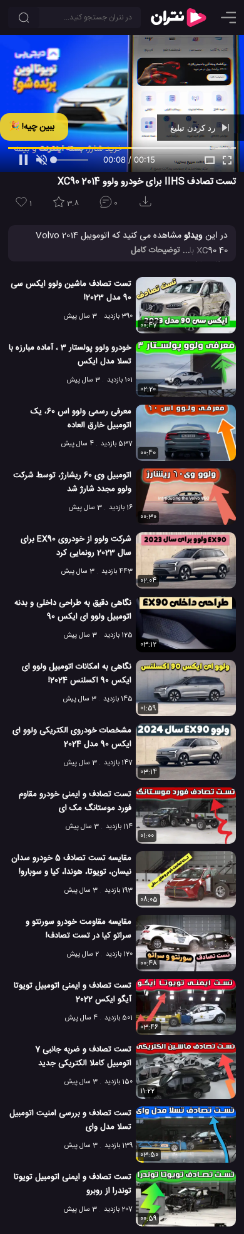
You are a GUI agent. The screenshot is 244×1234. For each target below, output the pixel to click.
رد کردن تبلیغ (194, 128)
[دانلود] (147, 205)
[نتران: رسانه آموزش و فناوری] (178, 17)
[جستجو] (23, 17)
